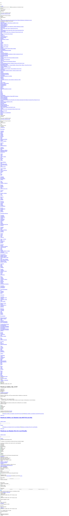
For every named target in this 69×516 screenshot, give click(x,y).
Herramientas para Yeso (4, 55)
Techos (1, 29)
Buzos (1, 70)
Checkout (1, 507)
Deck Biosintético (12, 99)
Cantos (1, 356)
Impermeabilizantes (3, 25)
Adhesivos (2, 60)
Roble (11, 107)
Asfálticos (2, 26)
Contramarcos (8, 101)
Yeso (7, 44)
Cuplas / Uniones (10, 28)
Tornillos (14, 48)
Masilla (1, 51)
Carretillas (2, 291)
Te (0, 173)
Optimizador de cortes (28, 20)
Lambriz (7, 46)
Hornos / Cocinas (3, 83)
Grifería (3, 35)
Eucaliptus (2, 105)
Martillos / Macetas (3, 256)
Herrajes (1, 62)
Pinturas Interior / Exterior (4, 39)
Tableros (1, 108)
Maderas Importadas (3, 106)
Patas (1, 249)
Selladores (2, 292)
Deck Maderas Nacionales (28, 99)
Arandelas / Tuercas (10, 68)
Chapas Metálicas (3, 30)
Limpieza (1, 71)
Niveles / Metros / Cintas (4, 257)
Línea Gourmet (2, 82)
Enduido (9, 50)
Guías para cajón (17, 63)
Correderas (2, 66)
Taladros (1, 223)
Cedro (1, 107)
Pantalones (2, 281)
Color (4, 110)
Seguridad (2, 58)
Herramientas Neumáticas (4, 73)
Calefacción (2, 78)
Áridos (8, 22)
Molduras (2, 46)
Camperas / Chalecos (12, 70)
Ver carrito (2, 503)
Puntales (1, 140)
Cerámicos (2, 33)
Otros (5, 24)
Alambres (2, 24)
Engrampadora (6, 74)
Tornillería (2, 67)
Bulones (15, 68)
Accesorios (6, 48)
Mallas (7, 24)
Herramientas (2, 75)
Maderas (18, 20)
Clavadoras (2, 74)
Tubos (19, 32)
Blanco (1, 110)
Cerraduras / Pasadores (10, 63)
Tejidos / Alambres (3, 23)
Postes (3, 103)
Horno (1, 91)
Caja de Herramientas (3, 289)
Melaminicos (22, 20)
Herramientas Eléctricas (4, 53)
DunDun (4, 37)
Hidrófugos (6, 26)
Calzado (4, 70)
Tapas (1, 159)
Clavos (17, 68)
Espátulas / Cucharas (3, 255)
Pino (1, 103)
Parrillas (7, 83)
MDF (14, 96)
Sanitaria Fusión (3, 31)
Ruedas (9, 66)
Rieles (7, 66)
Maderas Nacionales (3, 96)
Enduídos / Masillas (3, 44)
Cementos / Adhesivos (4, 36)
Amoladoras (2, 216)
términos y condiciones (6, 492)
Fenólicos (1, 358)
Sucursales (2, 378)
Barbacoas (2, 88)
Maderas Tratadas (10, 96)
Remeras (1, 282)
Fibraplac (1, 111)
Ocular (7, 59)
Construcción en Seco (8, 20)
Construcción (2, 20)
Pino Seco (7, 105)
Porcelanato (6, 33)
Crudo (6, 110)
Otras (9, 107)
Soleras (11, 48)
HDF (10, 112)
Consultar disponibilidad (4, 392)
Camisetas (7, 70)
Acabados (2, 57)
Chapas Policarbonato (18, 30)
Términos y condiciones (4, 380)
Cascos (4, 59)
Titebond (1, 77)
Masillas (5, 57)
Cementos (5, 22)
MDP (8, 112)
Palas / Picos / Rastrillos (4, 259)
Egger (1, 109)
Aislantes (1, 42)
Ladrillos (14, 22)
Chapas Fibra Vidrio (11, 30)
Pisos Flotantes (10, 33)
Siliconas (14, 61)
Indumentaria (2, 69)
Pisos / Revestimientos (4, 322)
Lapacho (7, 107)
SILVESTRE (9, 475)
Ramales (1, 158)
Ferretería (13, 20)
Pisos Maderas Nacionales (4, 329)
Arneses (1, 59)
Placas (1, 191)
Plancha (1, 93)
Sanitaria (1, 34)
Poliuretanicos (10, 61)
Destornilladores (3, 254)
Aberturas (2, 86)
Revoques (2, 136)
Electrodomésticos (3, 84)
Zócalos (1, 101)
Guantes (17, 70)
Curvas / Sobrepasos (11, 32)
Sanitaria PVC (2, 27)
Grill (1, 89)
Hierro (1, 137)
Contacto (5, 378)
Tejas (23, 30)
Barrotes (4, 101)
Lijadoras (1, 220)
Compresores (2, 218)
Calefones (12, 79)
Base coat (1, 52)
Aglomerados (2, 355)
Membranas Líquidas (20, 26)
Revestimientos (2, 49)
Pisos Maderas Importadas (4, 328)
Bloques (11, 22)
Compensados (2, 357)
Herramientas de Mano (4, 64)
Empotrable (6, 88)
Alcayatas (2, 63)
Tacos (1, 273)
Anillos (1, 28)
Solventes (16, 57)
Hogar (16, 20)
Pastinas (1, 37)
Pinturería (1, 38)
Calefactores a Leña (7, 79)
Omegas (9, 48)
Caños (4, 28)
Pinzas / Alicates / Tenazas (4, 260)
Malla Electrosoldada (3, 139)
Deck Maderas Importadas (19, 99)
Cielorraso (16, 96)
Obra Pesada (2, 129)
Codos (6, 28)
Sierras (1, 222)
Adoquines (2, 22)
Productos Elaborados (3, 97)
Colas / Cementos (3, 61)
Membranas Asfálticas (13, 26)
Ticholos (1, 135)
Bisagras (5, 63)
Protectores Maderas (12, 57)
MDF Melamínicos (3, 361)
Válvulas (16, 32)
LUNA (21, 475)
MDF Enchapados (3, 360)
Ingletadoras (2, 219)
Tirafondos (5, 68)
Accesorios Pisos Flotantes (4, 99)
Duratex (1, 113)
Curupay (4, 107)
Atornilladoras (2, 217)
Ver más (17, 22)
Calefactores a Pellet (17, 79)
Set (0, 290)
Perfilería (1, 47)
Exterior (1, 50)
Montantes (2, 48)
